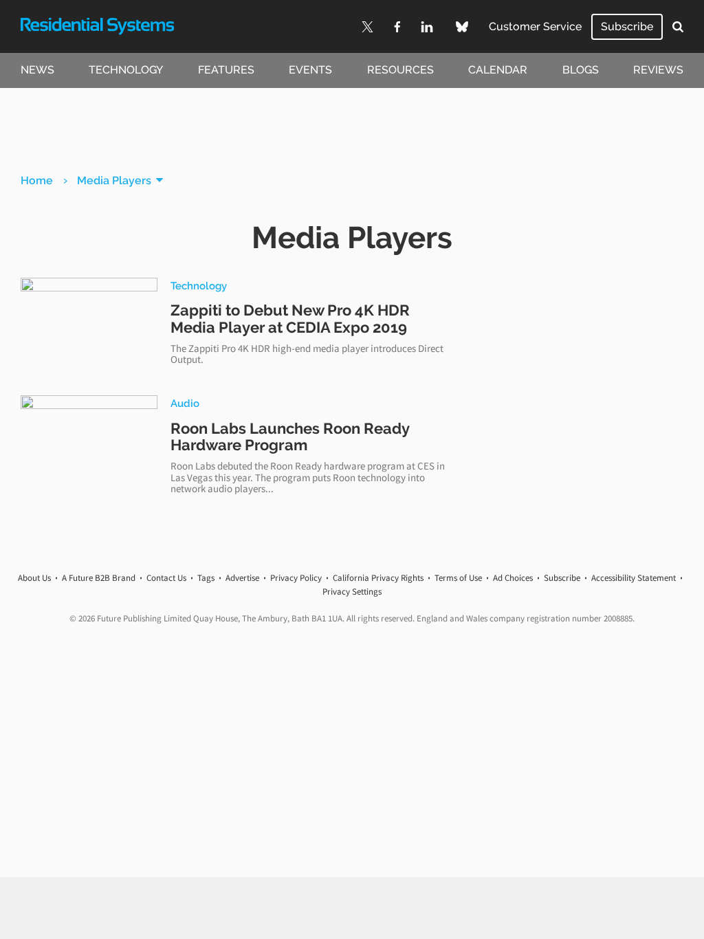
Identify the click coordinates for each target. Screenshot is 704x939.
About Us (34, 578)
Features (226, 69)
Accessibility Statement (633, 578)
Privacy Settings (352, 591)
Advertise (242, 578)
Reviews (658, 69)
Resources (400, 69)
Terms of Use (458, 578)
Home (37, 180)
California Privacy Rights (378, 578)
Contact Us (166, 578)
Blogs (580, 69)
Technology (126, 69)
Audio (184, 403)
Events (310, 69)
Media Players (114, 180)
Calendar (497, 69)
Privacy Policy (296, 578)
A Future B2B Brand (98, 578)
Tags (205, 578)
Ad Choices (513, 578)
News (37, 69)
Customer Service (535, 26)
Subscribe (627, 26)
